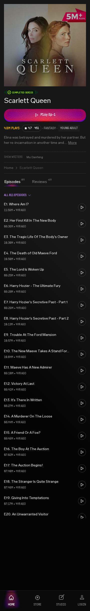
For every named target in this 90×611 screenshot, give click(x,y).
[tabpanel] (45, 353)
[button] (45, 207)
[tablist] (25, 182)
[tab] (12, 181)
